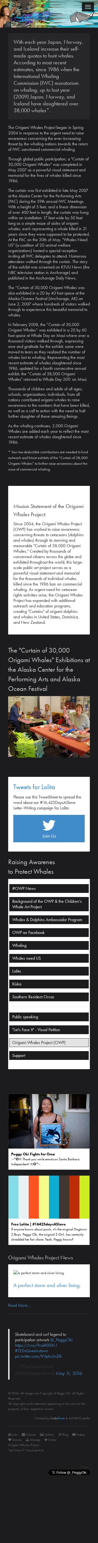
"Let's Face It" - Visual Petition (36, 1029)
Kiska (16, 984)
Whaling (19, 945)
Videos (80, 1434)
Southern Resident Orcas (33, 997)
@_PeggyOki (61, 1340)
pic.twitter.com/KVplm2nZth (38, 1356)
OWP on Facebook (28, 932)
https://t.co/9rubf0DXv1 (36, 1345)
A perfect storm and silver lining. (47, 1285)
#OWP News (24, 888)
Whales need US (26, 958)
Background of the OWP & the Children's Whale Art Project (47, 904)
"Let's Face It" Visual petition (26, 1450)
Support (18, 1055)
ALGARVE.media (79, 1418)
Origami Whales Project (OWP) (39, 1042)
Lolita (16, 971)
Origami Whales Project (23, 1445)
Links (14, 1434)
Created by (50, 1418)
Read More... (19, 1305)
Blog (65, 1434)
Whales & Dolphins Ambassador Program (47, 919)
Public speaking (25, 1017)
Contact (30, 1434)
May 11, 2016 (69, 1373)
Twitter (52, 1440)
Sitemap (34, 1440)
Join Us (49, 836)
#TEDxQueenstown (31, 1351)
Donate (16, 1440)
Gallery (49, 1434)
